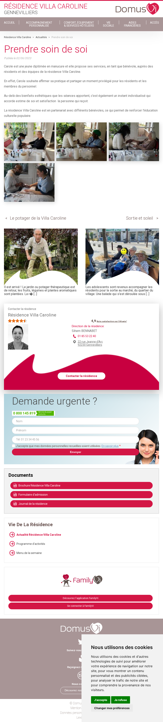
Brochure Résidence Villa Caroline (39, 485)
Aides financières (132, 24)
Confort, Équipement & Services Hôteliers (79, 24)
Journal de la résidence (33, 503)
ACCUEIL (9, 22)
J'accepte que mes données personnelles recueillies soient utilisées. (68, 446)
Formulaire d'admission (33, 494)
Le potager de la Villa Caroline (38, 218)
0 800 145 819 (24, 413)
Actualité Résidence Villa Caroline (38, 534)
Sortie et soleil (139, 218)
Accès (154, 22)
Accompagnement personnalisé (39, 24)
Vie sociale (108, 24)
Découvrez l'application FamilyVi (80, 598)
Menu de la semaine (29, 553)
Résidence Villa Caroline (17, 37)
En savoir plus (110, 446)
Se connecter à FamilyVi (80, 606)
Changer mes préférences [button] (112, 708)
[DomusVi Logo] (137, 7)
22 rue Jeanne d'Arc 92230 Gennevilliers (90, 343)
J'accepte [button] (100, 700)
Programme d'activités (30, 543)
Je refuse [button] (120, 700)
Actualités (41, 37)
